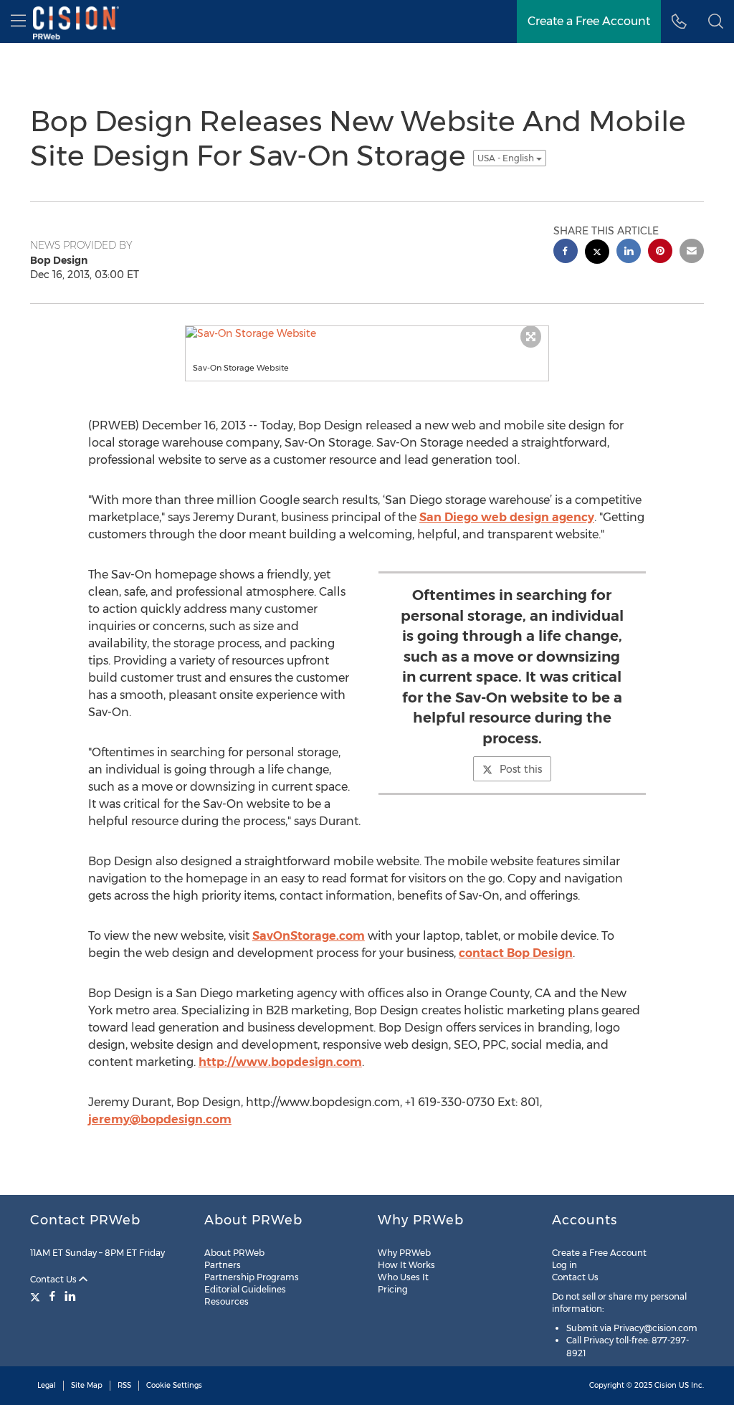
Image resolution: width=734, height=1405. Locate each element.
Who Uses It (403, 1277)
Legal (46, 1385)
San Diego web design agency (506, 517)
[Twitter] (37, 1296)
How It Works (406, 1264)
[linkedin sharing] (628, 253)
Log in (564, 1264)
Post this (521, 769)
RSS (124, 1385)
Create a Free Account (599, 1252)
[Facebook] (52, 1296)
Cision (665, 1385)
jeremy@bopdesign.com (160, 1119)
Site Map (87, 1385)
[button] (715, 21)
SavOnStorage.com (308, 936)
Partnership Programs (251, 1277)
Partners (222, 1264)
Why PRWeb (404, 1252)
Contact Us (54, 1279)
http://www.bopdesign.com (280, 1062)
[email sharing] (692, 253)
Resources (226, 1301)
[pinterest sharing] (660, 253)
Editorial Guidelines (245, 1289)
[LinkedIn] (70, 1296)
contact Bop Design (516, 953)
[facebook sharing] (565, 253)
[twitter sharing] (597, 253)
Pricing (393, 1289)
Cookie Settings (174, 1385)
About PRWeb (234, 1252)
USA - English (506, 158)
